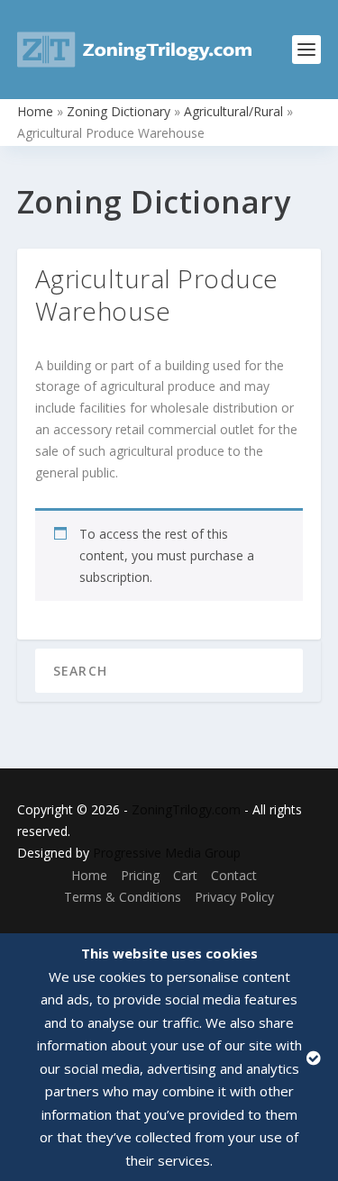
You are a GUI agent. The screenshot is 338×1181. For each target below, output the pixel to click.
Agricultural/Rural (233, 111)
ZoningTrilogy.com (186, 809)
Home (35, 111)
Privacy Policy (234, 896)
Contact (234, 875)
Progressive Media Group (167, 852)
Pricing (140, 875)
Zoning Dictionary (118, 111)
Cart (185, 875)
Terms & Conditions (122, 896)
